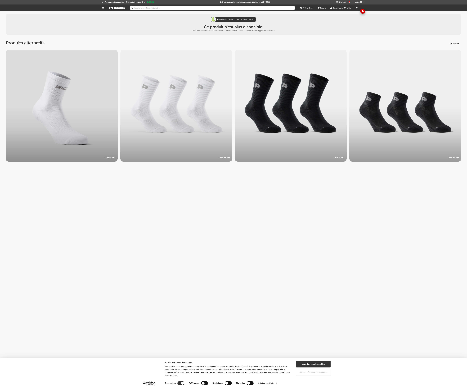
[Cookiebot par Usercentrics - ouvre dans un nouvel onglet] (149, 383)
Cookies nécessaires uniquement (313, 372)
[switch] (204, 383)
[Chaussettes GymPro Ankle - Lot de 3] (406, 107)
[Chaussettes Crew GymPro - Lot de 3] (177, 107)
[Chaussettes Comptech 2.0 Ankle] (63, 107)
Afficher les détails (266, 383)
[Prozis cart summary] (357, 8)
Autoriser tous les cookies (313, 364)
